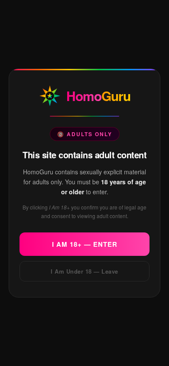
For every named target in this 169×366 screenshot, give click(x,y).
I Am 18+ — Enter (84, 244)
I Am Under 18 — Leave (84, 271)
